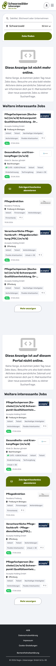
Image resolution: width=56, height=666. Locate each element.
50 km (45, 26)
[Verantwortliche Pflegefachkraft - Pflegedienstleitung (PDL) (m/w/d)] (28, 245)
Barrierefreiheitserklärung (28, 653)
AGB (28, 630)
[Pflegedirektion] (28, 211)
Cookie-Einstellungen (28, 645)
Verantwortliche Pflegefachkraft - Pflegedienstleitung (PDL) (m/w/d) (21, 235)
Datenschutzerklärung (28, 635)
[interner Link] (15, 5)
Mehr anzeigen (28, 308)
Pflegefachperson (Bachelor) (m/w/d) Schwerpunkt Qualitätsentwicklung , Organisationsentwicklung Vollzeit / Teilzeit (20, 118)
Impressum (28, 640)
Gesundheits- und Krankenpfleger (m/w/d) (19, 154)
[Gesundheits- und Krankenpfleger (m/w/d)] (28, 164)
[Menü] (52, 5)
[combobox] (30, 18)
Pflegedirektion (14, 201)
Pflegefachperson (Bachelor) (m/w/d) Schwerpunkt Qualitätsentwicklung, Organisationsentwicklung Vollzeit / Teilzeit (20, 273)
